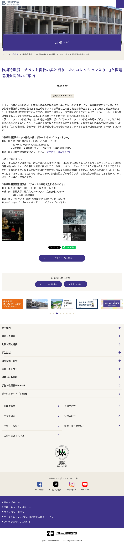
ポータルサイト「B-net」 (15, 393)
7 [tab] (70, 313)
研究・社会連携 (9, 377)
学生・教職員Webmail (13, 385)
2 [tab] (53, 313)
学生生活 (6, 352)
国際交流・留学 (9, 360)
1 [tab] (50, 313)
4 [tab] (60, 313)
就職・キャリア (9, 369)
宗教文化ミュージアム (62, 95)
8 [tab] (73, 313)
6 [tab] (66, 313)
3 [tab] (57, 313)
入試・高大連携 (9, 344)
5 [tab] (63, 313)
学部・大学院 (8, 336)
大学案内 (6, 327)
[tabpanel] (12, 304)
